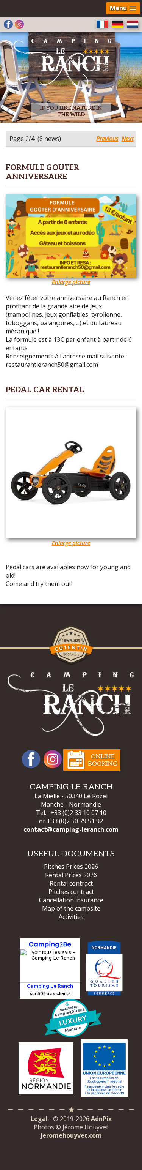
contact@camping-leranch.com (71, 829)
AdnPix (101, 1119)
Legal (39, 1119)
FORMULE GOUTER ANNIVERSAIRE (42, 172)
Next (128, 138)
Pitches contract (71, 891)
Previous (107, 138)
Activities (71, 917)
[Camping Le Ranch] (67, 59)
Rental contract (71, 883)
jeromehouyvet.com (71, 1135)
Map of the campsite (71, 908)
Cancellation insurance (71, 900)
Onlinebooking (102, 760)
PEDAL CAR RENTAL (45, 390)
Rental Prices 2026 (71, 875)
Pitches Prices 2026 (71, 866)
